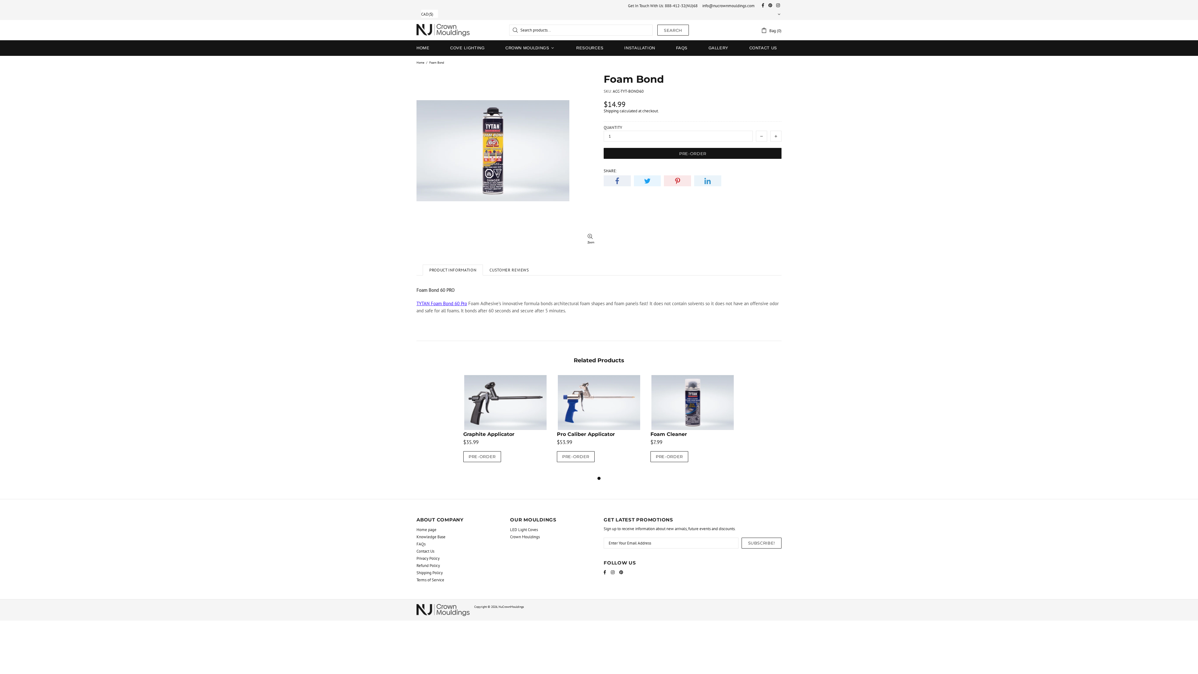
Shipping (611, 111)
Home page (426, 529)
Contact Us (425, 551)
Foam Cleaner (668, 434)
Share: (610, 170)
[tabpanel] (505, 425)
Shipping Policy (429, 572)
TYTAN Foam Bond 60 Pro (441, 303)
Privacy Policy (428, 558)
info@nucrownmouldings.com (728, 5)
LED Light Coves (524, 529)
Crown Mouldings (525, 537)
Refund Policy (428, 565)
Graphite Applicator (488, 434)
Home (420, 63)
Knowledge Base (431, 537)
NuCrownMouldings (511, 607)
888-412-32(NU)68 (681, 5)
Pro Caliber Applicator (586, 434)
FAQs (421, 544)
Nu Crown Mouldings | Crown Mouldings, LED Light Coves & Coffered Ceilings (443, 30)
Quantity (613, 127)
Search (673, 30)
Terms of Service (430, 580)
